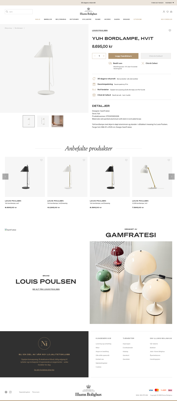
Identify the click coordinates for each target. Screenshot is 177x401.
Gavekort (126, 355)
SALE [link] (37, 19)
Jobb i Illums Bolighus (157, 351)
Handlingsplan (155, 359)
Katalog (125, 351)
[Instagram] (10, 392)
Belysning (8, 28)
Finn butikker (157, 3)
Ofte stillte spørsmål (102, 355)
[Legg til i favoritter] (41, 160)
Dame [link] (98, 19)
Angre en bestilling (102, 351)
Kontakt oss (100, 359)
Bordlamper (19, 28)
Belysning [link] (61, 19)
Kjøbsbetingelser (101, 363)
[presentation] (5, 177)
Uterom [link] (138, 19)
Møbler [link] (48, 19)
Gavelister (126, 359)
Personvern (35, 392)
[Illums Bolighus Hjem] (88, 11)
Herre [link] (107, 19)
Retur (97, 348)
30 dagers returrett (88, 3)
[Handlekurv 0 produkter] (171, 11)
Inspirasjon (126, 344)
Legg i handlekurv (123, 56)
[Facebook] (6, 392)
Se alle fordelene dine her (44, 370)
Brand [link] (126, 19)
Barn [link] (117, 19)
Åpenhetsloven (155, 355)
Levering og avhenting (103, 344)
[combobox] (19, 11)
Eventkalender (128, 348)
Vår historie (154, 344)
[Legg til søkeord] (7, 12)
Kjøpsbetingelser (24, 392)
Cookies (98, 367)
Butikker (153, 348)
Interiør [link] (74, 19)
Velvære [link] (87, 19)
